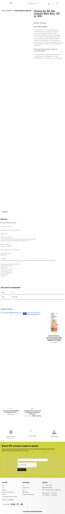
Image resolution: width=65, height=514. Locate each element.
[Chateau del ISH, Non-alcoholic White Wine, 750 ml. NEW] (16, 61)
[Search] (53, 3)
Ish (13, 10)
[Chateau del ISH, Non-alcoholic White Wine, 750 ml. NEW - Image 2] (5, 113)
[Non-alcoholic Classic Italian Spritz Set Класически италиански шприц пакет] (32, 359)
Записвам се (22, 469)
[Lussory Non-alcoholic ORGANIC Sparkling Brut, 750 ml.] (11, 359)
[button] (11, 3)
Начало (4, 10)
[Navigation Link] (49, 4)
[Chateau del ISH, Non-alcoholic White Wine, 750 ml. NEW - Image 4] (20, 157)
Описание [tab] (4, 212)
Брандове (9, 10)
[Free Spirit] (32, 3)
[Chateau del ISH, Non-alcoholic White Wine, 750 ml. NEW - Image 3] (13, 157)
